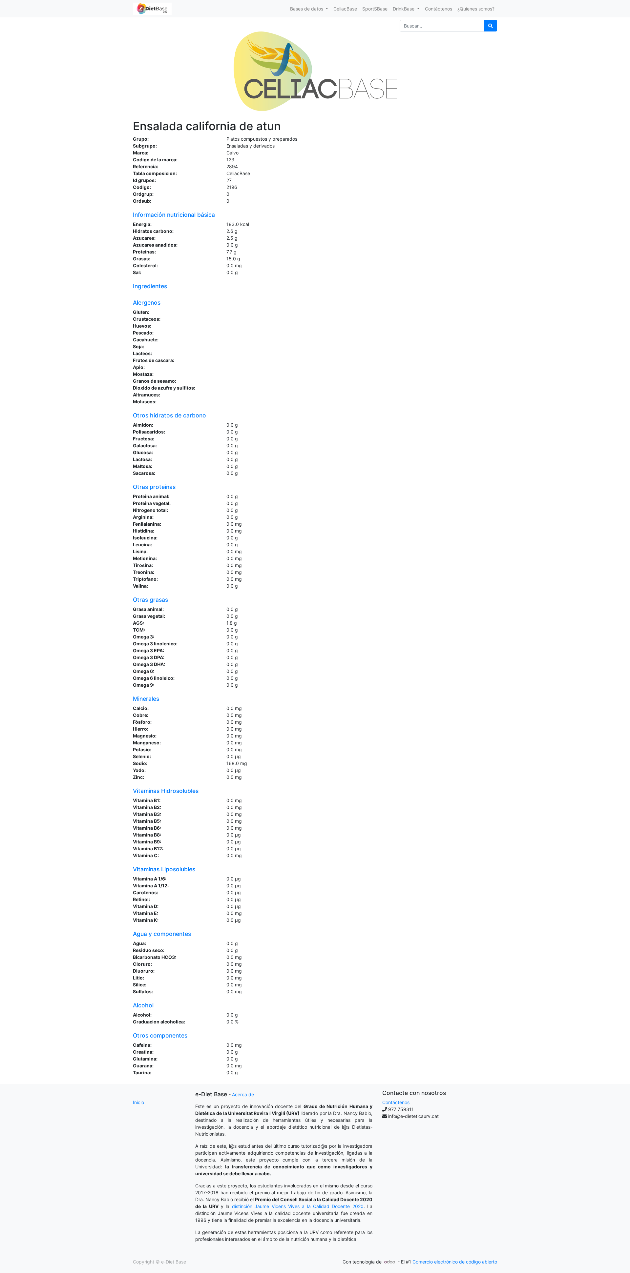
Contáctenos (396, 1102)
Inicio (138, 1102)
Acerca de (243, 1094)
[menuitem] (345, 9)
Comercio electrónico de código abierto (454, 1261)
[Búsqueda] (490, 25)
